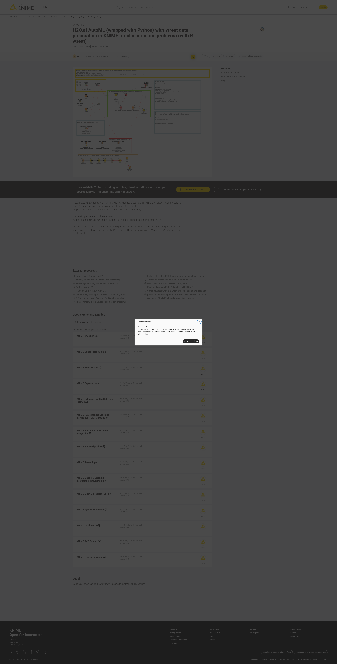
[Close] (199, 322)
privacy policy (143, 334)
